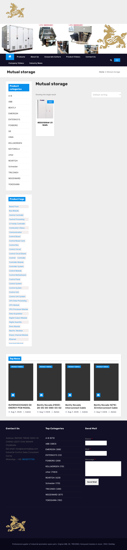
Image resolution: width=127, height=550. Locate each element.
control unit (14, 290)
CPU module (14, 303)
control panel (14, 277)
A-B (10, 96)
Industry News (36, 63)
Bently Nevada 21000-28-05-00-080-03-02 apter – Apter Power (49, 408)
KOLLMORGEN (15, 143)
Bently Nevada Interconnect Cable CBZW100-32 (75, 408)
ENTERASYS (14, 119)
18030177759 (28, 459)
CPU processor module (18, 307)
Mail (88, 449)
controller (21, 255)
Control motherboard (17, 273)
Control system (15, 281)
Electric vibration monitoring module (16, 328)
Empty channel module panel (18, 333)
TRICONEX (13, 172)
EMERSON (13, 113)
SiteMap (112, 544)
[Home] (10, 57)
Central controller (16, 213)
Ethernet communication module (15, 337)
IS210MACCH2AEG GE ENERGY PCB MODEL (20, 406)
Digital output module (18, 316)
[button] (111, 60)
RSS (105, 544)
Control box (14, 243)
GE (9, 131)
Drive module (14, 324)
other (10, 155)
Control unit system (17, 294)
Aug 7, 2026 (16, 412)
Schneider (13, 166)
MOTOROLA (14, 149)
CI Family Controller (17, 221)
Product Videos (73, 57)
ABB (10, 101)
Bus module (14, 208)
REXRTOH (13, 160)
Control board (14, 234)
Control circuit (15, 247)
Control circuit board (17, 251)
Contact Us (91, 57)
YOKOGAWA (14, 184)
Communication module (15, 230)
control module (15, 268)
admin (28, 412)
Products (21, 57)
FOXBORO (13, 125)
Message (90, 459)
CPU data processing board (18, 298)
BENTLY (12, 107)
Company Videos (16, 63)
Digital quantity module (15, 320)
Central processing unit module (16, 217)
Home (101, 72)
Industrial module (16, 341)
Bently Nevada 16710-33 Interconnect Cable (106, 406)
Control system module (15, 285)
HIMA (11, 137)
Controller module (16, 260)
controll (12, 255)
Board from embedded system (17, 204)
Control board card (17, 238)
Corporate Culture (52, 57)
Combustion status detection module (17, 226)
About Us (35, 57)
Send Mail (92, 482)
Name (88, 439)
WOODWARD (14, 178)
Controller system (16, 264)
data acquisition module (15, 311)
